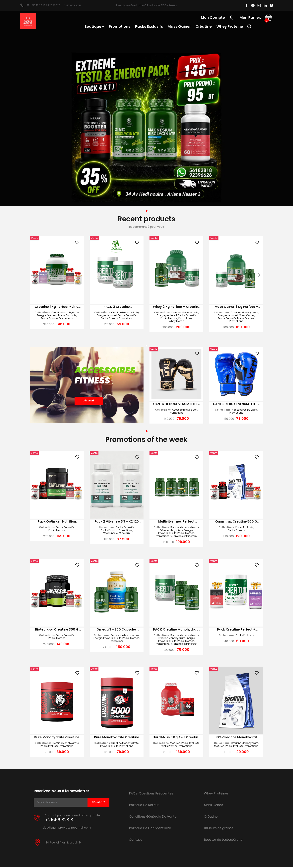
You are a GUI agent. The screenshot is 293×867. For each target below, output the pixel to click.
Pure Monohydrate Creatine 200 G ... (56, 737)
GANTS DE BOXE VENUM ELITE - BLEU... (236, 404)
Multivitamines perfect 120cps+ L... (176, 522)
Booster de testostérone (184, 527)
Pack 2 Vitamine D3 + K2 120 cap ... (116, 522)
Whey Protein (176, 321)
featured (52, 315)
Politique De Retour (144, 805)
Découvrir (89, 400)
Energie (41, 315)
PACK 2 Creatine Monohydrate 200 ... (117, 307)
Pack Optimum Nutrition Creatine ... (57, 522)
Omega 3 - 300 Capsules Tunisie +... (116, 630)
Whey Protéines (216, 793)
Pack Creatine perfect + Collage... (236, 630)
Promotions (66, 318)
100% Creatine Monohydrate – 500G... (236, 737)
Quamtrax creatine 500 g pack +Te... (236, 522)
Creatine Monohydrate (65, 312)
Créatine (211, 816)
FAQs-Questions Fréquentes (151, 793)
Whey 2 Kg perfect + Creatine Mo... (176, 307)
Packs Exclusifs (67, 315)
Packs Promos (49, 318)
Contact (135, 839)
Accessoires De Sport (184, 409)
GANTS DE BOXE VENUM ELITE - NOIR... (176, 404)
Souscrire (98, 802)
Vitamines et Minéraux (116, 533)
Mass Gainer (246, 315)
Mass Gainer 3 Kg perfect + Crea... (236, 307)
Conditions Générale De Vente (153, 816)
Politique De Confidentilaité (150, 828)
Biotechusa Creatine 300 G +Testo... (56, 630)
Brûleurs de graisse (171, 530)
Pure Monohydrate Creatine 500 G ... (116, 737)
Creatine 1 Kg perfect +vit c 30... (57, 307)
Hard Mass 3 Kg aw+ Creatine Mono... (176, 737)
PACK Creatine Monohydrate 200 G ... (176, 630)
